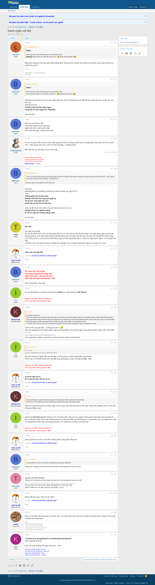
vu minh (12, 34)
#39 (115, 512)
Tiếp (27, 38)
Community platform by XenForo (78, 580)
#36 (115, 455)
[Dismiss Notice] (145, 16)
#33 (115, 392)
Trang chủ (13, 7)
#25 (115, 169)
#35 (115, 436)
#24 (115, 139)
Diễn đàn (24, 7)
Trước (12, 38)
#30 (115, 307)
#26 (115, 223)
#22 (115, 80)
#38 (115, 493)
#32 (115, 373)
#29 (115, 288)
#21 (115, 43)
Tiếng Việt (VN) (15, 576)
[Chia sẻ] (111, 42)
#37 (115, 474)
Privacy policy (123, 576)
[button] (41, 7)
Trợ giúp (132, 576)
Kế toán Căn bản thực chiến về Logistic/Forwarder (31, 16)
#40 (115, 535)
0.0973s (132, 583)
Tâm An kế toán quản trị (129, 42)
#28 (115, 267)
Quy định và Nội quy (110, 576)
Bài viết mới (12, 11)
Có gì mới (35, 7)
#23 (115, 119)
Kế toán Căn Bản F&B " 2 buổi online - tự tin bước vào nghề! (36, 22)
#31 (115, 342)
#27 (115, 248)
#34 (115, 413)
